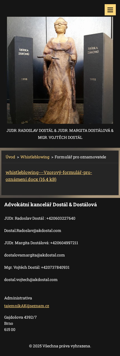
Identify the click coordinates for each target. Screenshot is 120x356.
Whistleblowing (34, 156)
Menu (110, 9)
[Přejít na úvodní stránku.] (60, 63)
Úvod (10, 156)
